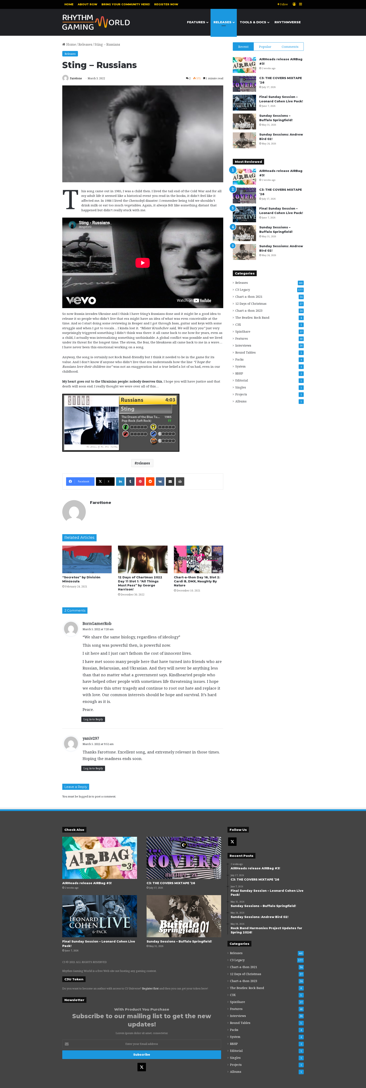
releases (143, 463)
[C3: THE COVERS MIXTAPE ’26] (244, 84)
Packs (239, 359)
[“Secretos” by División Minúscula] (87, 559)
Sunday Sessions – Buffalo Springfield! (179, 941)
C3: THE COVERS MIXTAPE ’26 (171, 883)
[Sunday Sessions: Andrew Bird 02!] (244, 140)
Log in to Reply (93, 719)
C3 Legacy (242, 290)
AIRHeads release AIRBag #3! (87, 883)
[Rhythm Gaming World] (96, 22)
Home (68, 4)
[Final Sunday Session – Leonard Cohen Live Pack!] (244, 103)
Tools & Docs (253, 22)
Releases (223, 22)
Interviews (243, 345)
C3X (238, 324)
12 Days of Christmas (250, 304)
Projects (241, 394)
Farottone (76, 78)
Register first (150, 988)
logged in (85, 796)
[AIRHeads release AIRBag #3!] (244, 65)
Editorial (241, 380)
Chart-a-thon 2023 (248, 311)
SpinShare (242, 331)
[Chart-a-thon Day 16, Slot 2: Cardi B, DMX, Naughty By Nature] (198, 559)
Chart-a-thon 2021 (248, 297)
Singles (240, 387)
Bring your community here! (125, 4)
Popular (265, 46)
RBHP (239, 373)
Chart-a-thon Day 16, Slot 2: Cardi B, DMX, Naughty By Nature (197, 581)
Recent (243, 46)
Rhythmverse (287, 22)
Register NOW (166, 4)
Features (196, 22)
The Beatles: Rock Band (252, 318)
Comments (290, 46)
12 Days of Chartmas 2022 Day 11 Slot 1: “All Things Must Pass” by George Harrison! (140, 583)
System (240, 366)
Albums (241, 401)
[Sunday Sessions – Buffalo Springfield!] (244, 121)
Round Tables (245, 352)
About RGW (87, 4)
